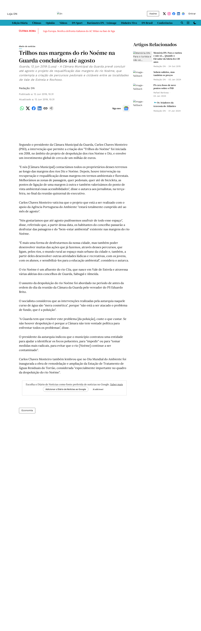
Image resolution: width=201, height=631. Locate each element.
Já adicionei (98, 389)
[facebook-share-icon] (33, 109)
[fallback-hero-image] (142, 56)
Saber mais (116, 384)
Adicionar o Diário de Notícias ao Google (65, 389)
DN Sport (77, 23)
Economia (27, 410)
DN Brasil (147, 23)
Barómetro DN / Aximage (101, 23)
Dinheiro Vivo (129, 23)
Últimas (36, 23)
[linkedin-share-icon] (39, 109)
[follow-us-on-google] (126, 108)
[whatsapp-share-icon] (22, 109)
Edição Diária (20, 23)
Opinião (50, 23)
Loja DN (12, 13)
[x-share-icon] (27, 109)
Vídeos (63, 23)
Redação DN (27, 88)
